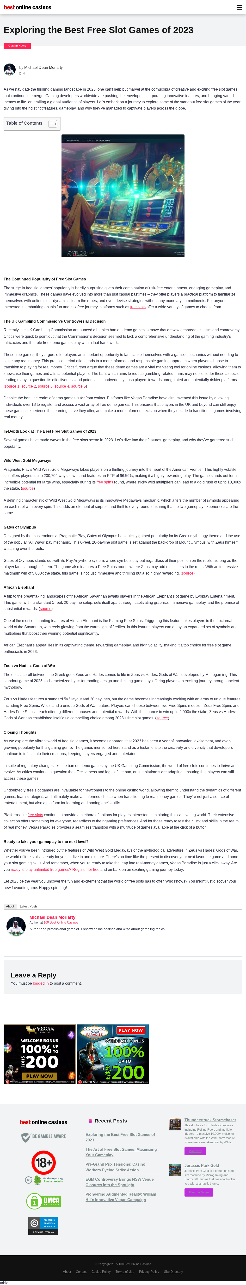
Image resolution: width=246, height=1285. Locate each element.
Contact (81, 1271)
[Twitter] (236, 918)
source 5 (78, 386)
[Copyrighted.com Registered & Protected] (43, 1234)
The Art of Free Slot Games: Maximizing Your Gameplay (121, 1152)
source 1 (12, 386)
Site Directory (173, 1271)
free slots (138, 307)
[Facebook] (230, 918)
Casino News (17, 45)
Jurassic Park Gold (201, 1165)
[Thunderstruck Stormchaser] (175, 1129)
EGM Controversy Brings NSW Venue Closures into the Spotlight (120, 1182)
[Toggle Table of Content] (50, 124)
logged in (41, 983)
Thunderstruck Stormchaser (210, 1120)
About (10, 906)
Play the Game (199, 1192)
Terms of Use (125, 1271)
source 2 (28, 386)
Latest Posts (29, 906)
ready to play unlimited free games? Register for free (55, 869)
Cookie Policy (101, 1271)
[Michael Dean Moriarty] (16, 935)
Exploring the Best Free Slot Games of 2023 (120, 1137)
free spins (105, 482)
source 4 (62, 386)
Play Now (195, 1151)
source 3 (45, 386)
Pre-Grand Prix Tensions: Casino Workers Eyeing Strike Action (115, 1167)
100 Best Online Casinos (61, 922)
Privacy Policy (149, 1271)
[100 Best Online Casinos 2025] (28, 6)
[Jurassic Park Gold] (175, 1175)
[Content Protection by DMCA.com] (43, 1209)
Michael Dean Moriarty (43, 67)
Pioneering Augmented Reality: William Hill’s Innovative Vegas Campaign (121, 1197)
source (28, 488)
